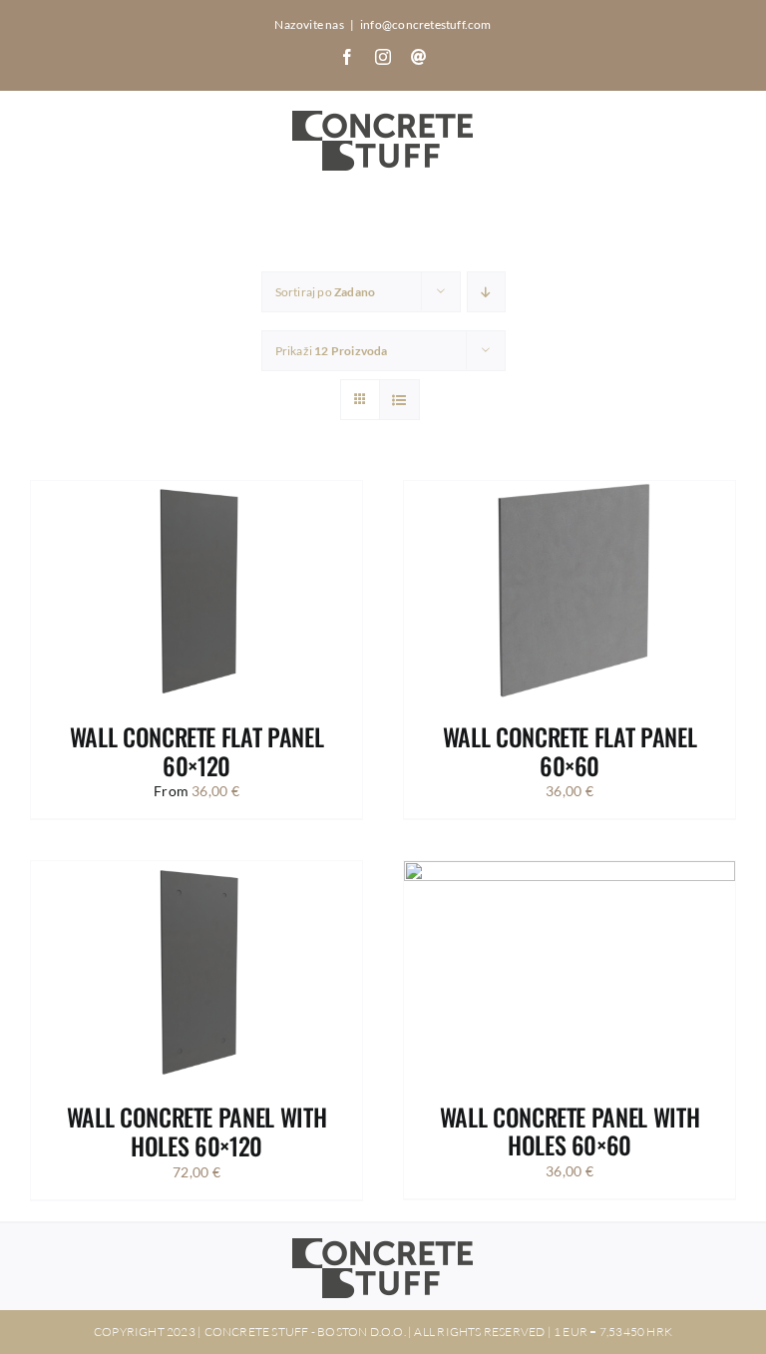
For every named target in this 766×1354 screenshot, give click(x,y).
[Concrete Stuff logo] (383, 1244)
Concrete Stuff (256, 1331)
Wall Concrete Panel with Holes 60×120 (196, 1131)
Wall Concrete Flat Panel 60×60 (569, 750)
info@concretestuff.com (426, 24)
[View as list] (399, 399)
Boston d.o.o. (361, 1331)
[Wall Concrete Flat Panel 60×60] (569, 492)
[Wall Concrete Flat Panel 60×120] (196, 492)
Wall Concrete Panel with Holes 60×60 (569, 1131)
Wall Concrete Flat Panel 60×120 (196, 750)
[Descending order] (486, 291)
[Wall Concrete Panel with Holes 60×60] (569, 872)
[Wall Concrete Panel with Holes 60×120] (196, 872)
